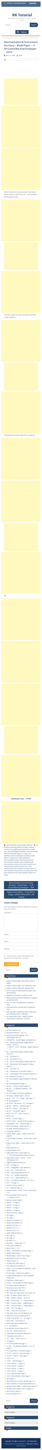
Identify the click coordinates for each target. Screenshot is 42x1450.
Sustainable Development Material (18, 1333)
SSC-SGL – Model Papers (15, 1331)
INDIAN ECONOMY (13, 1220)
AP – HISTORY (11, 1069)
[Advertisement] (21, 91)
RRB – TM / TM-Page (14, 1308)
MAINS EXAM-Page (13, 1253)
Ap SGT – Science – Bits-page (16, 1108)
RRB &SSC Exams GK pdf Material (18, 1313)
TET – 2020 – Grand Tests (15, 1338)
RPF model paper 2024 (14, 1290)
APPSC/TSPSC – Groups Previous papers (20, 1121)
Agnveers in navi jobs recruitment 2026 (19, 995)
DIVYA (20, 55)
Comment (8, 913)
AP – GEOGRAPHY (13, 1059)
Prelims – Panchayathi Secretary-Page (19, 1283)
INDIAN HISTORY (12, 1225)
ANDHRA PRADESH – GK (15, 1033)
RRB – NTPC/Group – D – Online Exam (19, 1300)
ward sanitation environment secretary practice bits (20, 871)
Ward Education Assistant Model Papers (20, 1381)
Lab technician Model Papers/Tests (20, 1155)
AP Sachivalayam (12, 1101)
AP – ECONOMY (12, 1056)
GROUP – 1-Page (12, 1203)
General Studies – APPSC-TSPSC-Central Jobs (21, 1190)
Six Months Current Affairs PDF (17, 1328)
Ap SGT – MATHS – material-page (18, 1106)
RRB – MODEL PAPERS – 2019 (17, 1298)
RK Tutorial (22, 15)
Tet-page (10, 1341)
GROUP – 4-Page (12, 1208)
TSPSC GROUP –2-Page (14, 1366)
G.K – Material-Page (13, 1188)
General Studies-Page (14, 1200)
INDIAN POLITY (12, 1228)
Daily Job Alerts (12, 1150)
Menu (24, 32)
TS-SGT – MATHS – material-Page (18, 1353)
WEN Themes (21, 1446)
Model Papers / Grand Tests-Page (18, 1256)
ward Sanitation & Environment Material (19, 845)
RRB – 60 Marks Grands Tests (16, 1295)
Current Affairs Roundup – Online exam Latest (22, 1138)
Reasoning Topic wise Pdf (15, 1288)
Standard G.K (13, 1197)
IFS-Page (9, 1218)
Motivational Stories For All (15, 1258)
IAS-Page (10, 1215)
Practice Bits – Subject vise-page (17, 1273)
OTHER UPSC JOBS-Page (15, 1263)
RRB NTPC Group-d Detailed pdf (17, 1316)
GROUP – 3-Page (12, 1205)
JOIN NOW (32, 3)
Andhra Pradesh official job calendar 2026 (20, 988)
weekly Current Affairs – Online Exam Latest (21, 1386)
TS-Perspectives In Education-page (18, 1351)
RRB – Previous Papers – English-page (19, 1303)
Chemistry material (13, 1131)
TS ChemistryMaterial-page (15, 1343)
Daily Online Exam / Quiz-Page (17, 1153)
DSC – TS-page (12, 1183)
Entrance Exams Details (14, 1185)
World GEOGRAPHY (13, 1394)
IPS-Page (10, 1235)
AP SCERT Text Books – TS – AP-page (19, 1103)
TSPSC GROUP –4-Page (14, 1371)
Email (6, 941)
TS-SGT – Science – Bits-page (16, 1356)
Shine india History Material (15, 1323)
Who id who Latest (13, 1391)
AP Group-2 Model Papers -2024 (17, 1096)
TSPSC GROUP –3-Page (14, 1368)
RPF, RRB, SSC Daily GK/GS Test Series (19, 1293)
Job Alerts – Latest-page (14, 1243)
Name (6, 934)
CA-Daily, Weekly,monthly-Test (17, 1129)
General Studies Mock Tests (16, 1195)
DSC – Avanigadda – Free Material (18, 1168)
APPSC (9, 1116)
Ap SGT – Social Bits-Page (15, 1111)
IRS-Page (10, 1238)
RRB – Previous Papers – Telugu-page (19, 1306)
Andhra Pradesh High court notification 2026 (21, 986)
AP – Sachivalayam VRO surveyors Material (21, 1074)
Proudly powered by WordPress (14, 1444)
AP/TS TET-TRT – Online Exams (17, 1113)
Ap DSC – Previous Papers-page (17, 1086)
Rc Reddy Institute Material (15, 1285)
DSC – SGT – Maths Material (16, 1178)
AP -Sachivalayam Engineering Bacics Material (22, 1079)
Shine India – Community (15, 1321)
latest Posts (10, 1248)
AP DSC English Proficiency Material (18, 1093)
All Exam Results (12, 1030)
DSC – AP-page (12, 1165)
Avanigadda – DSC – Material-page (18, 1124)
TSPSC (9, 1358)
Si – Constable (11, 1326)
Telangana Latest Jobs (14, 1336)
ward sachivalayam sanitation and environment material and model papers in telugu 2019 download (21, 853)
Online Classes (11, 1261)
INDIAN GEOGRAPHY (14, 1223)
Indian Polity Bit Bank (14, 1233)
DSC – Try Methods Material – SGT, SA (19, 1180)
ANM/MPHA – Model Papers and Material (20, 1040)
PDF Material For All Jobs (15, 1266)
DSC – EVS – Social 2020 (15, 1170)
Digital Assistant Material (15, 1162)
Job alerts (10, 1241)
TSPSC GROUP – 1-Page (15, 1363)
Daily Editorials (11, 1148)
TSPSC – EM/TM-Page (14, 1361)
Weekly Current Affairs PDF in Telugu (19, 1389)
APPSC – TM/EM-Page (14, 1118)
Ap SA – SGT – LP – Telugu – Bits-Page (19, 1098)
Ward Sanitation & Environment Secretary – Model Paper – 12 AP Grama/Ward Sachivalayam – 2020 (21, 885)
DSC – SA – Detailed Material (16, 1175)
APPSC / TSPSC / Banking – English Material (23, 1047)
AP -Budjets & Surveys (14, 1076)
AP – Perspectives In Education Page (19, 1071)
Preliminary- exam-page (14, 1280)
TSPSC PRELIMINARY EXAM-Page (18, 1376)
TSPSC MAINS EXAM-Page (15, 1373)
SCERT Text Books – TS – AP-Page (18, 1318)
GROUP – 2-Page (12, 1210)
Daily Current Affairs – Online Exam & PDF (20, 1143)
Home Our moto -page (14, 1213)
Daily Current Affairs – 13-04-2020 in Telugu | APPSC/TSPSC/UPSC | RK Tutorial (21, 894)
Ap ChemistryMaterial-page (15, 1083)
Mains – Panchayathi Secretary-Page (19, 1251)
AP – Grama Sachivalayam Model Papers (20, 1061)
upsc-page (10, 1379)
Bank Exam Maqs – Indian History (18, 1126)
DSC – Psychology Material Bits (17, 1173)
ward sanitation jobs (10, 873)
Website (6, 949)
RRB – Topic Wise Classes (15, 1311)
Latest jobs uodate (13, 1246)
